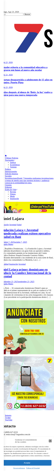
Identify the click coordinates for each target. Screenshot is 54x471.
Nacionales (9, 160)
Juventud (12, 225)
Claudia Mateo (7, 244)
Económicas (15, 165)
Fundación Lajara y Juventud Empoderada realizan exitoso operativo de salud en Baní (25, 233)
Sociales (8, 176)
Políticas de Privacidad (33, 468)
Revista (13, 192)
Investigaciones (29, 180)
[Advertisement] (27, 126)
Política (8, 169)
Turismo (13, 167)
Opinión (8, 185)
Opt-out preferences (19, 468)
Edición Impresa (11, 174)
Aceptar (27, 463)
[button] (50, 441)
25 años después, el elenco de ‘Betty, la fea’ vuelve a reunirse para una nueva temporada (26, 93)
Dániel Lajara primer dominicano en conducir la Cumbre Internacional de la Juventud (25, 273)
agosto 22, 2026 (6, 62)
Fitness (13, 194)
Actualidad (4, 264)
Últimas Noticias (11, 158)
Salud (19, 225)
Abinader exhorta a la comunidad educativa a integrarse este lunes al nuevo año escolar (23, 68)
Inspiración (14, 199)
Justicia (13, 162)
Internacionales (11, 171)
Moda (12, 196)
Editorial (8, 187)
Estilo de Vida (10, 189)
